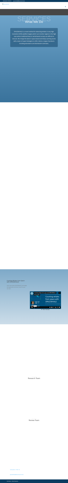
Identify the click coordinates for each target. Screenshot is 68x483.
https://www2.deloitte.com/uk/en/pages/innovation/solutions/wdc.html (41, 349)
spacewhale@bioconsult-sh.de (16, 474)
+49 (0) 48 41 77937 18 (7, 1)
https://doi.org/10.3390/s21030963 (46, 253)
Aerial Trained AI (13, 259)
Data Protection (15, 481)
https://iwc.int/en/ (35, 255)
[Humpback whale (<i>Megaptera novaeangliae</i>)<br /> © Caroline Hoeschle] (48, 163)
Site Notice (9, 481)
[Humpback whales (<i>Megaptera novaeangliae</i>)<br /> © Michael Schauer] (48, 106)
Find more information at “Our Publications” (18, 130)
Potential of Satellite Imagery (31, 259)
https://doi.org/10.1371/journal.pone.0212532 (17, 253)
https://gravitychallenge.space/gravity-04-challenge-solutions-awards (41, 339)
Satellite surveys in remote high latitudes (20, 264)
